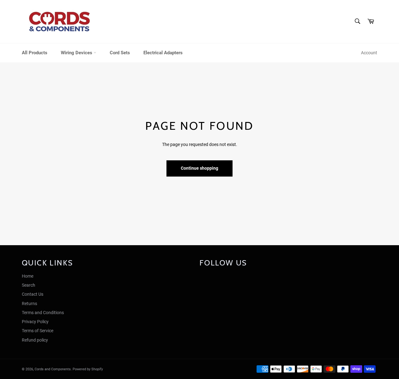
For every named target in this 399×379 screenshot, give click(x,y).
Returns (29, 303)
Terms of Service (37, 330)
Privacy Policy (35, 321)
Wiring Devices (77, 53)
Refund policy (35, 340)
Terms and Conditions (43, 312)
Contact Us (32, 294)
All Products (34, 53)
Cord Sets (120, 53)
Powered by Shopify (88, 369)
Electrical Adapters (163, 53)
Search (28, 285)
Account (369, 52)
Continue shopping (199, 168)
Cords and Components (53, 369)
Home (27, 276)
